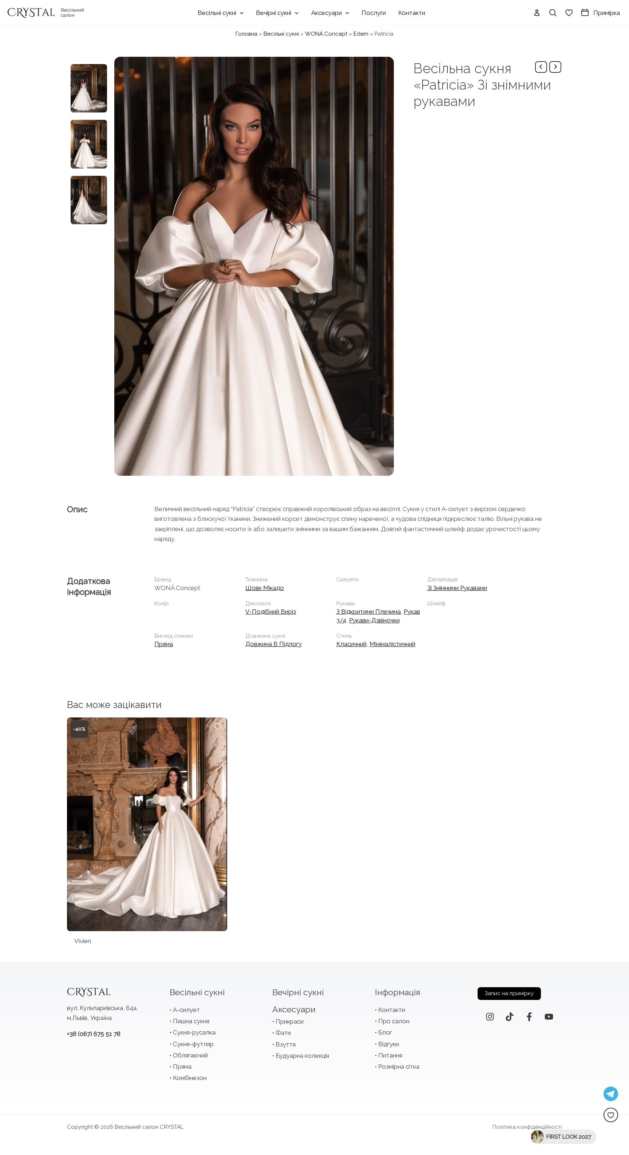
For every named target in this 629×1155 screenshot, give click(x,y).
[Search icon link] (553, 12)
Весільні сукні (281, 34)
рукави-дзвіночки (374, 620)
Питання (390, 1055)
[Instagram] (490, 1016)
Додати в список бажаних (218, 726)
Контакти (391, 1009)
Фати (283, 1032)
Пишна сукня (191, 1021)
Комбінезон (190, 1077)
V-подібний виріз (270, 611)
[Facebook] (529, 1016)
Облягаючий (190, 1055)
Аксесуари (294, 1009)
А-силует (186, 1009)
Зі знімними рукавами (457, 588)
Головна (246, 34)
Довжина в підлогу (273, 644)
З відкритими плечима (368, 611)
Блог (385, 1032)
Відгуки (388, 1044)
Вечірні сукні (298, 992)
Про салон (394, 1021)
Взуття (286, 1044)
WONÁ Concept (326, 34)
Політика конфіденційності (527, 1127)
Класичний (351, 644)
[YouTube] (549, 1016)
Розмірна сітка (398, 1066)
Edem (360, 34)
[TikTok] (509, 1016)
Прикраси (290, 1021)
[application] (240, 12)
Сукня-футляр (193, 1044)
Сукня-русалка (194, 1032)
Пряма (163, 644)
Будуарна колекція (302, 1055)
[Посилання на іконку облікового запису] (537, 12)
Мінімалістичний (392, 644)
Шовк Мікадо (264, 588)
